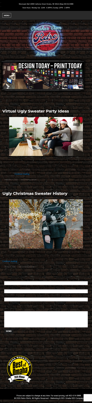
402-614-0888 (68, 4)
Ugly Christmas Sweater (29, 179)
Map (61, 4)
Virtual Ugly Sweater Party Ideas (35, 111)
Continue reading (22, 174)
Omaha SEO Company (74, 398)
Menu (7, 15)
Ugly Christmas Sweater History (34, 193)
